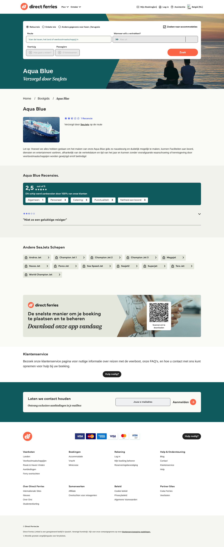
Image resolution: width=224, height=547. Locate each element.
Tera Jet (180, 266)
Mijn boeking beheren (124, 461)
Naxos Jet (34, 266)
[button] (112, 216)
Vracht (72, 461)
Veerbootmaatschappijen (34, 461)
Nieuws (26, 495)
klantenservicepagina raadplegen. (136, 532)
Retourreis (35, 27)
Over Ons (27, 499)
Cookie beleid (120, 491)
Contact (163, 461)
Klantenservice (167, 465)
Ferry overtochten (31, 473)
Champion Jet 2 (104, 257)
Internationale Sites (32, 491)
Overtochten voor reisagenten (83, 495)
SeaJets (84, 124)
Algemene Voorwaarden (125, 499)
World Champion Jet (40, 274)
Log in (117, 456)
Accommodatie (76, 456)
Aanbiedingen (29, 469)
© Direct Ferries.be (31, 526)
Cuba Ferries (166, 491)
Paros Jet (63, 266)
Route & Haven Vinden (34, 465)
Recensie (86, 118)
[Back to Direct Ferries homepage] (39, 7)
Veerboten (165, 495)
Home (27, 98)
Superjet (152, 266)
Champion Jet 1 (68, 257)
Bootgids (44, 98)
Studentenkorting (31, 504)
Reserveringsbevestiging (126, 465)
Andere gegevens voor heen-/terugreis (81, 27)
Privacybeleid (120, 495)
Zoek (183, 52)
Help (162, 469)
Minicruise (73, 465)
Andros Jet (35, 257)
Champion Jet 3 (140, 257)
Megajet (171, 257)
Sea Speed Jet (95, 266)
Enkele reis (50, 27)
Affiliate (72, 491)
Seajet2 (125, 266)
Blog (162, 456)
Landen (26, 456)
